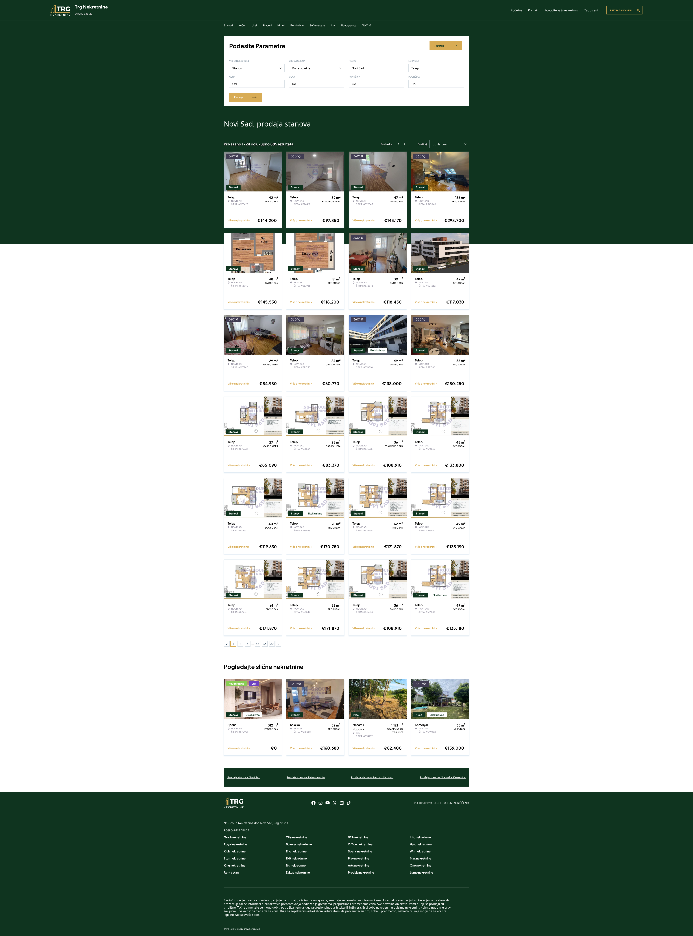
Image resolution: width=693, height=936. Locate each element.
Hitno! (281, 25)
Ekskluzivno (297, 25)
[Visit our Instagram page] (320, 803)
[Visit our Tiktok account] (348, 803)
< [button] (227, 644)
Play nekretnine (358, 858)
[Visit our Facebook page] (313, 803)
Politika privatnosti (427, 802)
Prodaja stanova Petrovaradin (306, 777)
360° (365, 25)
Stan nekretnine (235, 858)
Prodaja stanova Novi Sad (243, 777)
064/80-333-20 (83, 13)
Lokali (253, 25)
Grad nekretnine (235, 837)
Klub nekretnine (235, 851)
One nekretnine (420, 865)
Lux (333, 25)
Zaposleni (591, 10)
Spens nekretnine (360, 851)
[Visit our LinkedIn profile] (341, 803)
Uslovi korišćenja (456, 802)
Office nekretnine (360, 844)
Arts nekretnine (358, 865)
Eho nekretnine (296, 851)
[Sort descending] (404, 144)
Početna (516, 10)
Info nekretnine (420, 837)
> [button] (279, 644)
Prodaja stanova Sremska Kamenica (443, 777)
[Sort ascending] (398, 144)
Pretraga (238, 97)
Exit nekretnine (296, 858)
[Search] (638, 10)
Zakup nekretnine (298, 872)
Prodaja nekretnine (361, 872)
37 (272, 644)
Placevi (267, 25)
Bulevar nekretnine (299, 844)
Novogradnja (348, 25)
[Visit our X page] (334, 803)
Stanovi (228, 25)
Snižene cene (318, 25)
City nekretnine (296, 837)
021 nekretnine (358, 837)
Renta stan (231, 872)
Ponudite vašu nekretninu (561, 10)
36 (265, 644)
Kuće (242, 25)
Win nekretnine (420, 851)
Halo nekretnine (421, 844)
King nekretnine (234, 865)
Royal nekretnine (235, 844)
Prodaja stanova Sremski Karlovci (372, 777)
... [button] (252, 644)
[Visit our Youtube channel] (327, 803)
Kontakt (533, 10)
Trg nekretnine (296, 865)
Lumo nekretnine (421, 872)
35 (257, 644)
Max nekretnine (420, 858)
